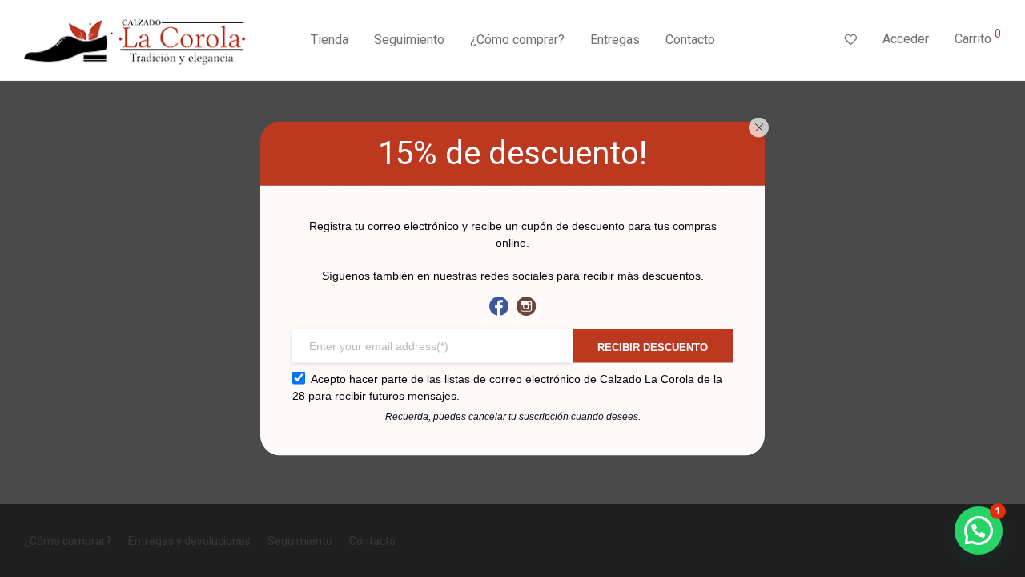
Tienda (329, 39)
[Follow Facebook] (499, 307)
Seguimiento (409, 39)
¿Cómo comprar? (517, 39)
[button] (979, 530)
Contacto (690, 39)
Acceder (905, 38)
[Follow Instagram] (526, 307)
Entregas (615, 39)
